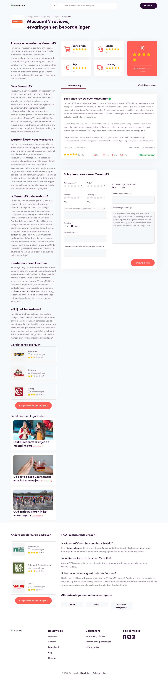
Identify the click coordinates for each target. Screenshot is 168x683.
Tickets (72, 604)
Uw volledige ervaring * (122, 207)
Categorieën (32, 16)
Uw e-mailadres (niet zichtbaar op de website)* (84, 208)
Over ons (52, 636)
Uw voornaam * (71, 232)
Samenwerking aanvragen (98, 641)
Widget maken (92, 647)
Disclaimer (86, 672)
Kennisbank (53, 647)
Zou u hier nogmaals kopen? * (125, 184)
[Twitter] (129, 636)
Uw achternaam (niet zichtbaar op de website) (84, 246)
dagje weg (107, 562)
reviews (76, 584)
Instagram (32, 291)
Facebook (21, 291)
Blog (50, 652)
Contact (52, 641)
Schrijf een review (148, 85)
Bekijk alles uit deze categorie (33, 405)
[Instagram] (133, 636)
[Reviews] (18, 6)
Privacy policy (99, 672)
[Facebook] (124, 636)
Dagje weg (46, 16)
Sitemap (52, 657)
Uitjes (56, 16)
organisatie (32, 107)
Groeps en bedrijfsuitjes (121, 606)
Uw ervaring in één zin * (122, 193)
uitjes (74, 566)
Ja (68, 226)
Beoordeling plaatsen (96, 636)
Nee (75, 226)
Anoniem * (68, 223)
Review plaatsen (143, 262)
